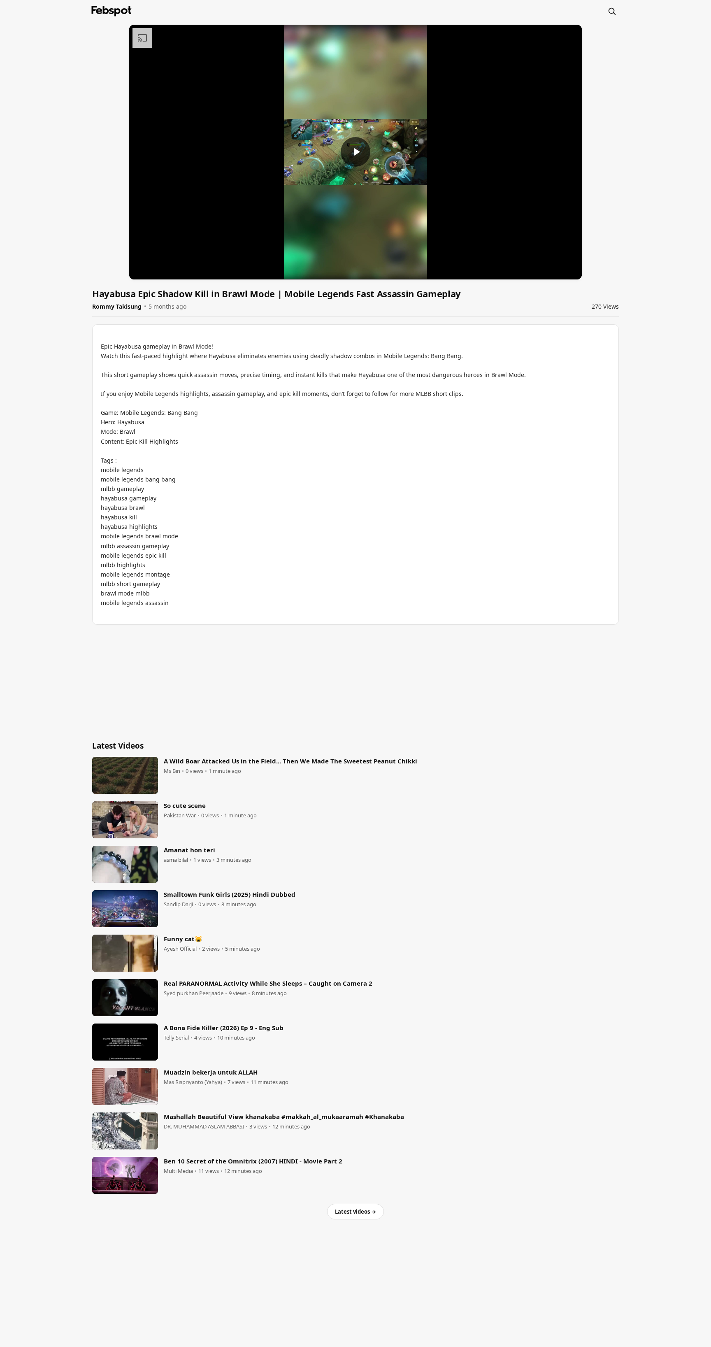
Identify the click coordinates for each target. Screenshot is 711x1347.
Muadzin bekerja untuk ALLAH (211, 1072)
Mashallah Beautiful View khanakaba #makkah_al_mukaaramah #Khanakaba (284, 1116)
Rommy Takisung (117, 306)
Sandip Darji (178, 904)
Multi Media (178, 1171)
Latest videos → (355, 1211)
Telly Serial (176, 1037)
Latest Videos (118, 745)
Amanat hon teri (189, 850)
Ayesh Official (180, 948)
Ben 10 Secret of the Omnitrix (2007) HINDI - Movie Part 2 (253, 1161)
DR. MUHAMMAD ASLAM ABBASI (204, 1126)
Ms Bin (172, 771)
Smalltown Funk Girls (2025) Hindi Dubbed (229, 894)
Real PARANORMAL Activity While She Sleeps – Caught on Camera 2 (268, 983)
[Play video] (355, 152)
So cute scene (185, 805)
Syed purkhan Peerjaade (193, 993)
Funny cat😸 (183, 939)
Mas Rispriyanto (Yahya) (193, 1082)
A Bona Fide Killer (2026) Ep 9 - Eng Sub (223, 1028)
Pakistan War (180, 815)
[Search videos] (612, 11)
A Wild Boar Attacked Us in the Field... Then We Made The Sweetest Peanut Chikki (290, 761)
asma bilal (176, 859)
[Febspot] (111, 11)
